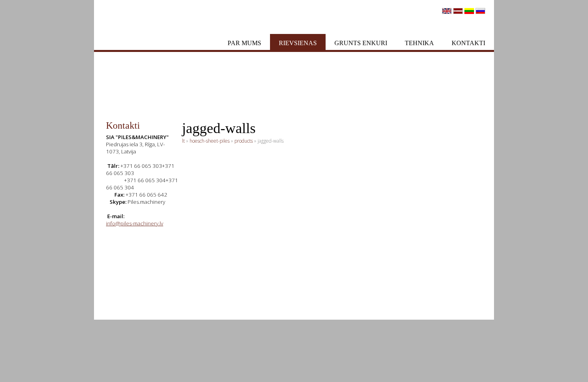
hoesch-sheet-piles (210, 140)
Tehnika (419, 43)
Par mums (244, 43)
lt (183, 140)
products (243, 140)
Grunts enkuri (360, 43)
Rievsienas (298, 43)
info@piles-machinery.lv (134, 223)
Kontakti (468, 43)
